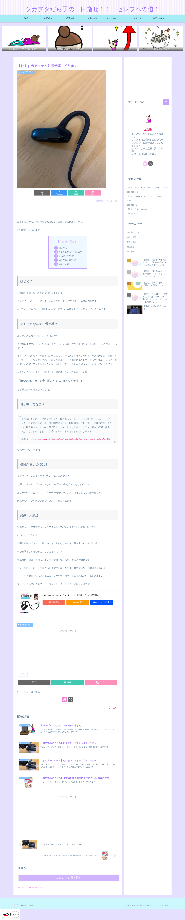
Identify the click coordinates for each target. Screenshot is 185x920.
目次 (65, 241)
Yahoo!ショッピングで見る (101, 602)
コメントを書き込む (69, 877)
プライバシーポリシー (24, 905)
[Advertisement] (67, 210)
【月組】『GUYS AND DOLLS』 (140, 209)
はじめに (63, 248)
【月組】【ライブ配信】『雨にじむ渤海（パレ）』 (147, 187)
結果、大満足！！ (67, 264)
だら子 (148, 129)
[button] (93, 193)
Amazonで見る (78, 602)
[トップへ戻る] (181, 916)
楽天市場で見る (54, 602)
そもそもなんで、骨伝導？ (71, 252)
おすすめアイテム (26, 625)
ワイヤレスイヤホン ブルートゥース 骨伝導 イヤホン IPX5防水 (71, 595)
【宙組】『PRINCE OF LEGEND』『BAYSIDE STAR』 (145, 198)
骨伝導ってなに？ (67, 256)
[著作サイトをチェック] (64, 699)
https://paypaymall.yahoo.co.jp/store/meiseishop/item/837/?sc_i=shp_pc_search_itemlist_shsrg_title (73, 439)
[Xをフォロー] (70, 699)
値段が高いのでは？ (68, 260)
